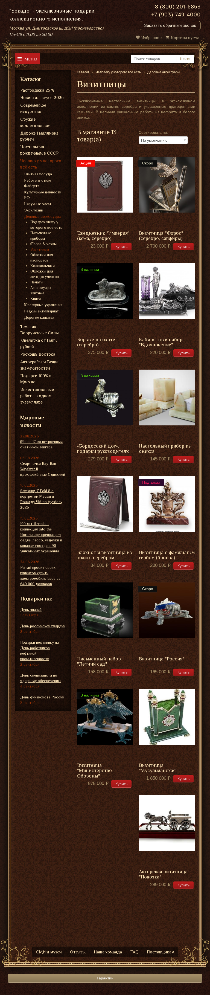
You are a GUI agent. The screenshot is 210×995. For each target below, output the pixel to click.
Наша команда (108, 952)
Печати (36, 282)
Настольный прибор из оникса (165, 448)
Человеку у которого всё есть (40, 164)
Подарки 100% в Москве (35, 379)
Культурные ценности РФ (42, 195)
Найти (185, 59)
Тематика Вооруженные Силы (39, 329)
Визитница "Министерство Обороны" (94, 771)
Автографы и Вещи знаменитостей (39, 365)
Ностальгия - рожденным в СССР (39, 150)
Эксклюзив (33, 210)
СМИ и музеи (49, 952)
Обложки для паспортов (41, 257)
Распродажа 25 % (37, 90)
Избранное (151, 37)
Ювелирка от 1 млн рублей (38, 343)
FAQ (134, 952)
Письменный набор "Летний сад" (99, 661)
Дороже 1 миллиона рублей (39, 136)
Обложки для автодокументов (44, 274)
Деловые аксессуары (42, 216)
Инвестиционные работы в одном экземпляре (37, 396)
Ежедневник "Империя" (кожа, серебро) (103, 236)
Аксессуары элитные (40, 290)
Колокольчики (42, 265)
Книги (35, 298)
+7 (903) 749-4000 (176, 14)
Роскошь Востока (37, 354)
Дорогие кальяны (39, 317)
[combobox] (163, 140)
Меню (30, 59)
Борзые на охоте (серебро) (96, 342)
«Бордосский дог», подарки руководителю (103, 448)
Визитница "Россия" (161, 659)
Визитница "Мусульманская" (158, 768)
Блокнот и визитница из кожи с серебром (104, 555)
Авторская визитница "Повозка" (163, 874)
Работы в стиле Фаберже (37, 183)
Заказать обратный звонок (170, 25)
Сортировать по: (153, 132)
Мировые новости (32, 421)
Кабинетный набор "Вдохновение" (160, 342)
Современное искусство (33, 108)
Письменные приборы (40, 235)
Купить (121, 246)
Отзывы (78, 952)
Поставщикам (160, 952)
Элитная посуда (38, 174)
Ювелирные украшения (43, 305)
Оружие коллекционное (35, 122)
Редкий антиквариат (41, 311)
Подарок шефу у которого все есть (46, 225)
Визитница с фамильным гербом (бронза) (167, 555)
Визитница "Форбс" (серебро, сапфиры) (161, 236)
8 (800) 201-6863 (178, 7)
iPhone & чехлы (43, 244)
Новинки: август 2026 (42, 97)
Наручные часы (37, 204)
